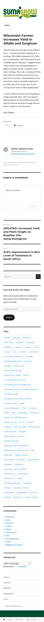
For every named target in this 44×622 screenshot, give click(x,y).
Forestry (9, 523)
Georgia (7, 366)
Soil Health (9, 460)
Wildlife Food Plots (14, 545)
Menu (7, 25)
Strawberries (10, 474)
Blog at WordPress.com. (13, 606)
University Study (21, 488)
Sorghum (6, 165)
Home (6, 577)
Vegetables (22, 492)
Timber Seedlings (12, 483)
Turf (7, 535)
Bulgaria (19, 342)
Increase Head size (29, 389)
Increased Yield (29, 162)
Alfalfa (21, 162)
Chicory (27, 347)
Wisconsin (15, 165)
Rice (33, 450)
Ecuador (29, 356)
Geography (8, 594)
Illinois (26, 375)
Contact (7, 583)
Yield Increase (31, 497)
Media (8, 529)
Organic (7, 427)
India (21, 403)
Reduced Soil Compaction (16, 446)
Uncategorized (12, 539)
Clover (7, 352)
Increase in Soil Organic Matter (18, 399)
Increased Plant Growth (15, 380)
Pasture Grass (20, 427)
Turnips (7, 488)
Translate (22, 566)
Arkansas (16, 338)
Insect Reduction (12, 408)
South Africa (33, 460)
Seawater (8, 455)
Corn (15, 352)
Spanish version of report (15, 469)
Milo (14, 413)
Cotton (23, 352)
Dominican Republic (13, 356)
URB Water (9, 492)
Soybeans (19, 464)
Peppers (22, 431)
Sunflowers (23, 474)
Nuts (22, 422)
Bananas (27, 338)
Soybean (8, 464)
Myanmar (34, 413)
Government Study (13, 371)
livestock (33, 408)
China (36, 347)
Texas (19, 478)
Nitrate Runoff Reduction (15, 417)
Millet (6, 413)
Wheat (7, 497)
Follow (9, 317)
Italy (24, 408)
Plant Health (10, 436)
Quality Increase (11, 441)
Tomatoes (27, 483)
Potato (21, 436)
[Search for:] (19, 276)
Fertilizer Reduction (13, 361)
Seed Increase (21, 455)
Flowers (28, 361)
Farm (5, 162)
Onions (30, 422)
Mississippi (23, 413)
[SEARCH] (38, 276)
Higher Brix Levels (12, 375)
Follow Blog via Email (16, 290)
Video (8, 542)
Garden (9, 526)
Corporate (10, 517)
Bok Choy (8, 342)
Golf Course (19, 366)
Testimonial (12, 162)
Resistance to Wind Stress (16, 450)
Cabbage (30, 342)
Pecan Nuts (34, 427)
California (8, 347)
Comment (32, 206)
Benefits (7, 588)
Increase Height (11, 394)
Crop (5, 599)
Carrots (18, 347)
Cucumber (33, 352)
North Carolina (10, 422)
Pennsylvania (10, 431)
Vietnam (34, 492)
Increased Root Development (17, 385)
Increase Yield (10, 403)
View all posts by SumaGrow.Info (23, 154)
